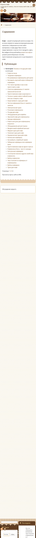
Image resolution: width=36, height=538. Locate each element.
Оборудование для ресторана (17, 126)
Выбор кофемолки (14, 158)
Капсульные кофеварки (15, 151)
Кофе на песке (12, 73)
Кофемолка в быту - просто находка (19, 149)
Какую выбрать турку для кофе (18, 101)
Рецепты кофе (4, 4)
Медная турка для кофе (15, 131)
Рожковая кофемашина (15, 110)
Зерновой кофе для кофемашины (18, 117)
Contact (5, 10)
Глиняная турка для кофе (16, 133)
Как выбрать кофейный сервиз (18, 140)
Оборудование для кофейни (17, 114)
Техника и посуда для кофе (22, 69)
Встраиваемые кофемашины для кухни (20, 78)
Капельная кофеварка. (15, 137)
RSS (1, 10)
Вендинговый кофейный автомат (18, 128)
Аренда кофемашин (14, 119)
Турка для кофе (12, 167)
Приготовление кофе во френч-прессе (20, 147)
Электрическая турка (14, 108)
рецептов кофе (26, 52)
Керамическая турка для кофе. (17, 135)
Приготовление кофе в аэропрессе (19, 94)
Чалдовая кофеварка (14, 75)
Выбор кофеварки (13, 165)
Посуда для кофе (13, 112)
